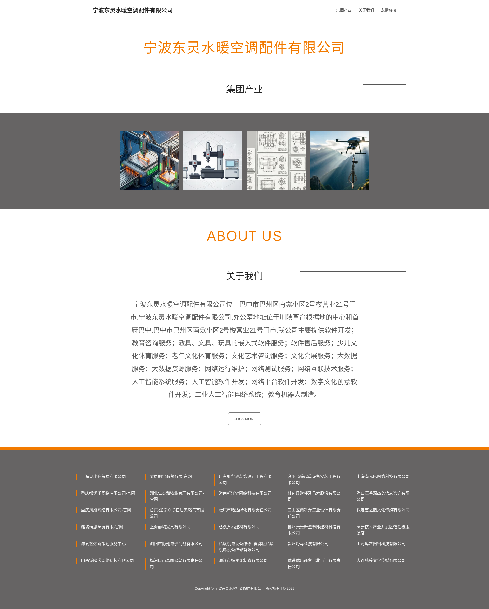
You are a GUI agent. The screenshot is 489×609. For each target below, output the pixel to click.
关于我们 (366, 10)
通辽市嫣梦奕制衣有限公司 (243, 560)
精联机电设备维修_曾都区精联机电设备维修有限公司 (246, 547)
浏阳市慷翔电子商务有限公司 (176, 544)
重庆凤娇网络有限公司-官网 (106, 510)
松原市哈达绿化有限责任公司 (245, 510)
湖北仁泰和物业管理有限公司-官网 (177, 496)
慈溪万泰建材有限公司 (239, 527)
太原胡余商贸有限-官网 (171, 476)
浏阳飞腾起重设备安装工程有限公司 (314, 479)
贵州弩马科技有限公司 (308, 544)
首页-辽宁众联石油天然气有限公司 (177, 513)
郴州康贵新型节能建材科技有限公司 (314, 530)
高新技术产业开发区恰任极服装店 (383, 530)
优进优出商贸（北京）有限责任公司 (314, 563)
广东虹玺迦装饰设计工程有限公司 (245, 479)
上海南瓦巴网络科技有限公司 (383, 476)
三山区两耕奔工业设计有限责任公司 (314, 513)
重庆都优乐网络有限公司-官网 (108, 493)
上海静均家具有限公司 (170, 527)
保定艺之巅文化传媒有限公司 (383, 510)
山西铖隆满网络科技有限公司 (107, 560)
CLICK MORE (245, 419)
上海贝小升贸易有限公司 (103, 476)
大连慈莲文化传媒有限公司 (381, 560)
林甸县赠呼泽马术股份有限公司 (314, 496)
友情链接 (388, 10)
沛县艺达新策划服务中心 (103, 544)
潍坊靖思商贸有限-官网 (102, 527)
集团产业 (343, 10)
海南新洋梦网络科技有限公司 (245, 493)
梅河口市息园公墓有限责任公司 (176, 563)
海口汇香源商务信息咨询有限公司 (383, 496)
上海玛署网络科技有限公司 (381, 544)
